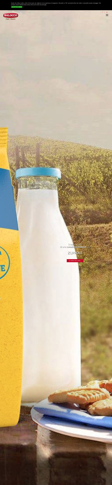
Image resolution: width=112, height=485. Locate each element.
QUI (45, 4)
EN (106, 12)
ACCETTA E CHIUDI (17, 7)
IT (102, 12)
